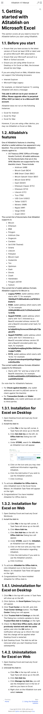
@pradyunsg (27, 711)
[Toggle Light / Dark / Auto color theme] (38, 2)
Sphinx (17, 711)
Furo (33, 711)
